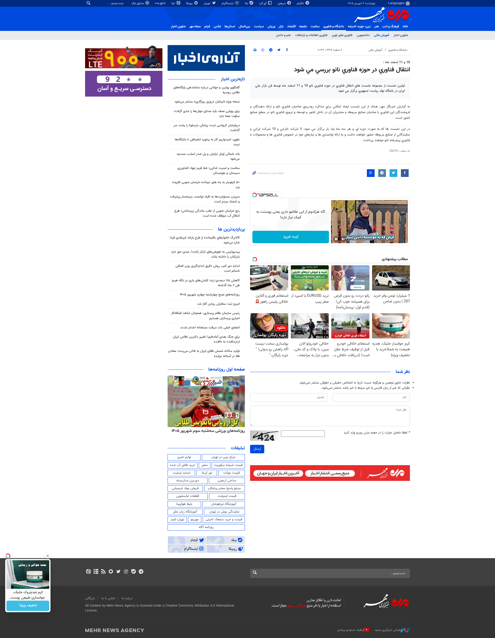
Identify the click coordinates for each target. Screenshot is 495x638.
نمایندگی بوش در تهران (224, 511)
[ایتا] (88, 572)
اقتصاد (291, 26)
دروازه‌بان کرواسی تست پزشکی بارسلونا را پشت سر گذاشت (207, 128)
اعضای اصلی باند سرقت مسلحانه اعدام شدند (210, 327)
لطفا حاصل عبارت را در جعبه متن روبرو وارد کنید (377, 432)
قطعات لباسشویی (187, 496)
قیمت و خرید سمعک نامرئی (223, 519)
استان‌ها (230, 26)
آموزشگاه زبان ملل (185, 511)
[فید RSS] (103, 572)
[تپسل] (254, 195)
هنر (376, 26)
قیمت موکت (231, 472)
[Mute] (343, 239)
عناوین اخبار (400, 35)
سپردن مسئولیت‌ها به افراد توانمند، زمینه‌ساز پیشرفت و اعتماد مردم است (205, 199)
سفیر (204, 465)
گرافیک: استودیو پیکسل (350, 630)
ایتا (173, 3)
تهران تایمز (177, 519)
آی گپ (263, 3)
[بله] (133, 572)
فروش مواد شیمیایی (185, 488)
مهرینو (195, 519)
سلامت (315, 26)
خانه (405, 26)
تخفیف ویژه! (28, 606)
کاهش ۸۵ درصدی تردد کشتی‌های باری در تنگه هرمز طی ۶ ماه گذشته (205, 283)
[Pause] (336, 239)
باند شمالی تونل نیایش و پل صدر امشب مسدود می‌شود (208, 156)
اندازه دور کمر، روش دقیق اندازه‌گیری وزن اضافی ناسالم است (208, 268)
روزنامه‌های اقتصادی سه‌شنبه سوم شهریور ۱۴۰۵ (206, 431)
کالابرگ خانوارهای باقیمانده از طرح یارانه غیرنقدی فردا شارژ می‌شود (205, 240)
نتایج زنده (160, 3)
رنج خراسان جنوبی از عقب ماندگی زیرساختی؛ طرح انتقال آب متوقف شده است (207, 213)
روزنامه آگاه (206, 527)
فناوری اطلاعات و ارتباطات (311, 35)
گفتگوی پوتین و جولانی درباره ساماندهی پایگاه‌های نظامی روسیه (207, 90)
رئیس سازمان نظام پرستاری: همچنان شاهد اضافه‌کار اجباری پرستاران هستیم (205, 316)
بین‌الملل (244, 26)
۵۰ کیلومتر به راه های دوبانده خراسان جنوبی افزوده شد (206, 185)
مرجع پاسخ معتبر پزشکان (224, 488)
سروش (282, 3)
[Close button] (47, 555)
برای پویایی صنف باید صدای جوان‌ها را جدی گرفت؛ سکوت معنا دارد (207, 114)
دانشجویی (363, 35)
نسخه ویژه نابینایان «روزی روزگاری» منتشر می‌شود (207, 101)
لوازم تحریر (184, 457)
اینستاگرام (228, 3)
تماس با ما (108, 598)
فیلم (207, 26)
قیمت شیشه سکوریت (228, 465)
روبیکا (189, 3)
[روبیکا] (111, 572)
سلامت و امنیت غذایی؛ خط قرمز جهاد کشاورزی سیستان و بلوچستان (208, 171)
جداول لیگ (138, 3)
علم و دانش (283, 35)
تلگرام (301, 3)
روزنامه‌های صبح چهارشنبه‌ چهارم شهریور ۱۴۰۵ (210, 294)
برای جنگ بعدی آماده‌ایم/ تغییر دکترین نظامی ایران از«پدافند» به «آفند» (206, 339)
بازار (281, 26)
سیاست (259, 26)
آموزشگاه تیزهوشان (223, 504)
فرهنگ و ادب (390, 26)
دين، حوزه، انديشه (359, 26)
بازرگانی (90, 598)
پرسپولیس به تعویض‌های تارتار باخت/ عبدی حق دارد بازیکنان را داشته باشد (205, 254)
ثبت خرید (290, 237)
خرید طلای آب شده (182, 465)
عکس (217, 26)
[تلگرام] (141, 572)
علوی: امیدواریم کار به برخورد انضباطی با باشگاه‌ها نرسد (207, 142)
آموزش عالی (381, 35)
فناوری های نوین (342, 35)
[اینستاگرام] (126, 572)
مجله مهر (195, 26)
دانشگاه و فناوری (333, 26)
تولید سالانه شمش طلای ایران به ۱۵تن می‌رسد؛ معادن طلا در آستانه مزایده (204, 353)
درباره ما (127, 598)
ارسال (257, 449)
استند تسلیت (181, 472)
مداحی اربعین (227, 480)
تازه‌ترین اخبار (233, 79)
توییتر (207, 3)
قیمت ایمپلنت (227, 496)
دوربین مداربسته (187, 480)
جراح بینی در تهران (223, 457)
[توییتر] (118, 572)
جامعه (303, 26)
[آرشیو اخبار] (96, 572)
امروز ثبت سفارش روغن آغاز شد (218, 304)
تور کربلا (207, 472)
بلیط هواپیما (184, 504)
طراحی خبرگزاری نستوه (388, 630)
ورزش (271, 26)
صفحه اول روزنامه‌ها (226, 369)
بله (247, 3)
